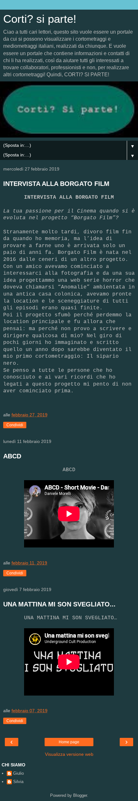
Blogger (80, 795)
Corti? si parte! (39, 19)
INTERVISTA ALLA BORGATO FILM (56, 183)
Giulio (18, 773)
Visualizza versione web (69, 754)
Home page (69, 742)
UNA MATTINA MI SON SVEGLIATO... (59, 604)
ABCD (12, 456)
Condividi (14, 425)
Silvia (18, 781)
